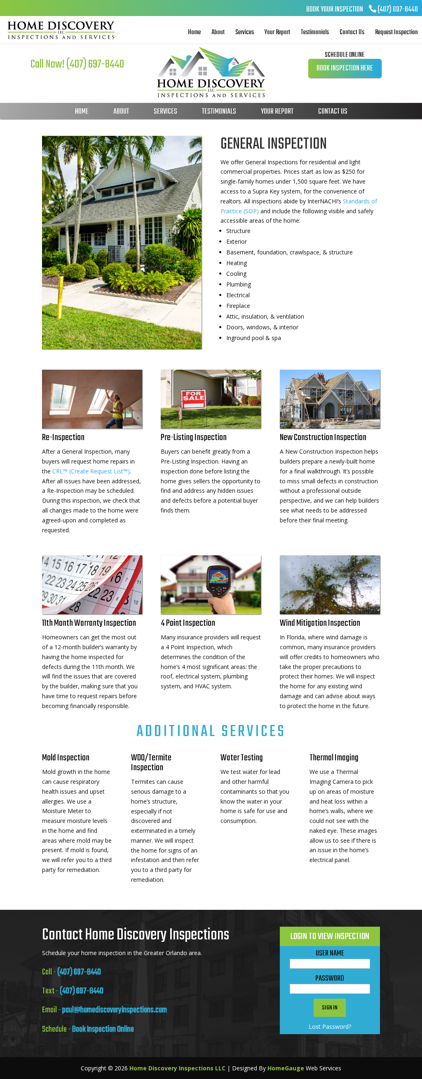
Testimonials (315, 32)
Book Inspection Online (103, 1029)
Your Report (277, 32)
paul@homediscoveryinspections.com (114, 1010)
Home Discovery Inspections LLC (177, 1068)
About (218, 32)
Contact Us (352, 32)
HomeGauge (285, 1068)
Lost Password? (330, 1026)
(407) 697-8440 (397, 10)
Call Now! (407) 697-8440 (77, 64)
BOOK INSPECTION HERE (344, 69)
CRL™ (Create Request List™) (91, 471)
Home (194, 32)
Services (244, 32)
